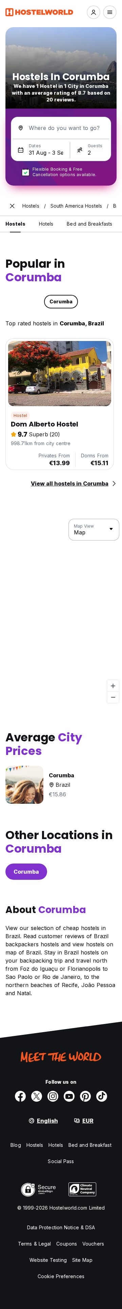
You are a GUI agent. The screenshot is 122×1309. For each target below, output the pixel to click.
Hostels (34, 1145)
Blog (16, 1145)
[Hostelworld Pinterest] (85, 1096)
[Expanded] (12, 206)
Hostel (20, 415)
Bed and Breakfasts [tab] (89, 224)
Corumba (26, 871)
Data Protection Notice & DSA (61, 1227)
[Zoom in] (113, 685)
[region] (61, 611)
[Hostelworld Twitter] (36, 1096)
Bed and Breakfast (89, 1145)
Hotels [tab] (46, 224)
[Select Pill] (93, 12)
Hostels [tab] (15, 224)
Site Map (82, 1260)
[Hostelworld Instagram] (52, 1096)
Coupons (66, 1244)
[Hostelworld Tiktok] (101, 1096)
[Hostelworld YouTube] (69, 1096)
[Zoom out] (113, 697)
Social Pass (61, 1161)
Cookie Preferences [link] (61, 1276)
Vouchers (93, 1244)
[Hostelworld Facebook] (20, 1096)
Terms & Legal (34, 1244)
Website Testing (48, 1260)
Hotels (55, 1145)
